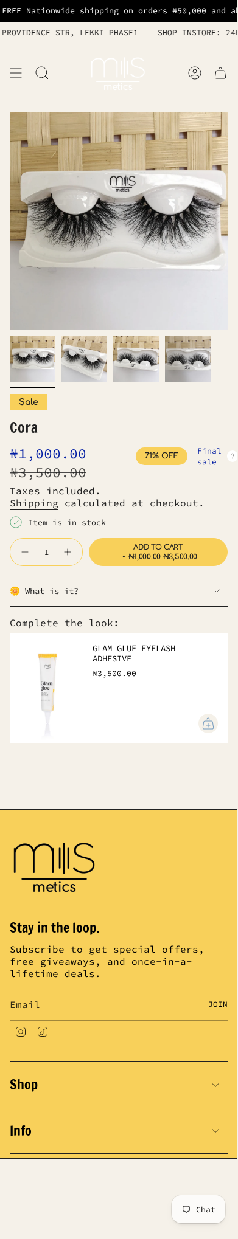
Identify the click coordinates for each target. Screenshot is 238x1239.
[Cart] (220, 72)
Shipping (34, 503)
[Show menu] (16, 72)
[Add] (208, 723)
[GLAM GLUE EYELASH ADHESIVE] (46, 688)
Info (21, 1130)
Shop (24, 1084)
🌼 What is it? (44, 590)
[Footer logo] (55, 865)
